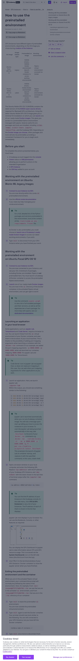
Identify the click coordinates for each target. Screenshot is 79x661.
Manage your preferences (62, 657)
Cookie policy (7, 651)
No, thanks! (10, 657)
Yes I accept (26, 657)
